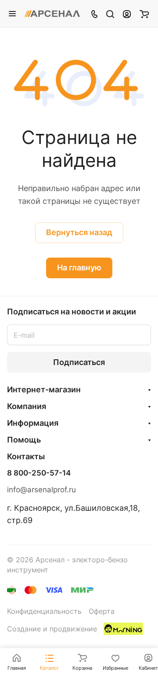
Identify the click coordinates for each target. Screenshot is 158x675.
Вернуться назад (79, 232)
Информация (32, 423)
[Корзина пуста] (144, 13)
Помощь (24, 439)
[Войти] (127, 13)
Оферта (102, 611)
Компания (26, 406)
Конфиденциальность (44, 611)
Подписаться (79, 362)
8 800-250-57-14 (39, 473)
